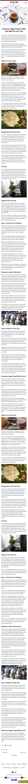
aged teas (6, 211)
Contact (8, 764)
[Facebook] (12, 772)
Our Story (23, 767)
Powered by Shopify (18, 774)
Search (3, 764)
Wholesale (24, 764)
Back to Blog (14, 755)
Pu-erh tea (3, 93)
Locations (14, 764)
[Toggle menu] (1, 2)
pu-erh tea (6, 155)
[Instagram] (15, 772)
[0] (25, 15)
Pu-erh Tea (5, 749)
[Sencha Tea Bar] (14, 2)
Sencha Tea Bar (11, 774)
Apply (19, 764)
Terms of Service (7, 767)
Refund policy (15, 767)
